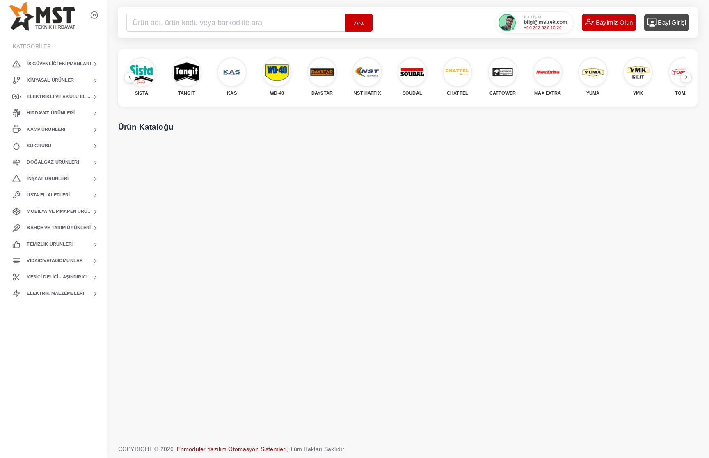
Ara (359, 22)
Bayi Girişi (672, 22)
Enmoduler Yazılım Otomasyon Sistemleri (231, 449)
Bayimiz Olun (614, 22)
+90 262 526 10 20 (543, 27)
